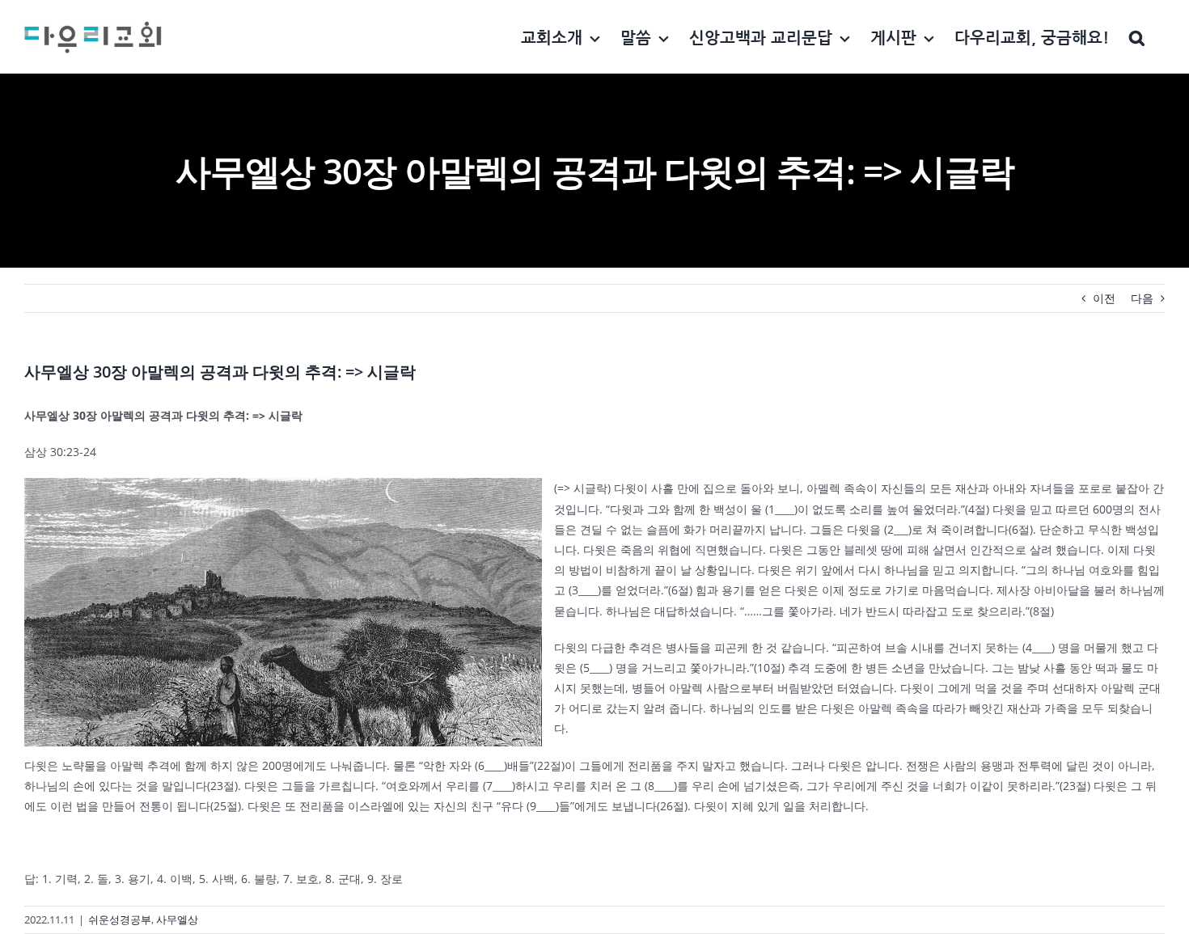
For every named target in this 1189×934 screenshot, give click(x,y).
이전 (1104, 298)
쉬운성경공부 (119, 919)
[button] (1137, 37)
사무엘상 (177, 919)
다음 (1142, 298)
